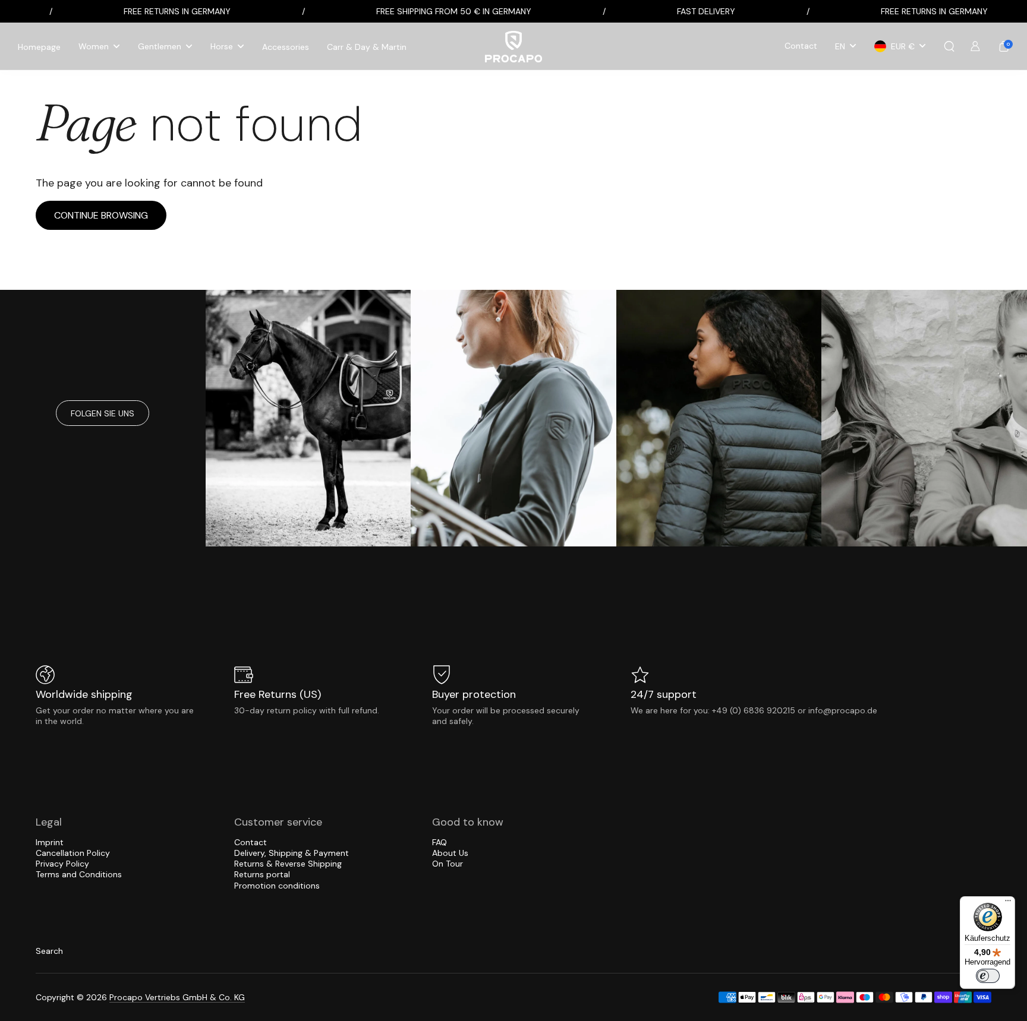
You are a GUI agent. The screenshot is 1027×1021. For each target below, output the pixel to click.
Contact (250, 842)
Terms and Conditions (79, 874)
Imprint (50, 842)
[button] (949, 46)
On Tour (447, 863)
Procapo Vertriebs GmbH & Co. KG (177, 997)
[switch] (988, 976)
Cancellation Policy (73, 853)
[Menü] (1008, 903)
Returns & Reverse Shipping (288, 863)
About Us (450, 853)
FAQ (439, 842)
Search (49, 951)
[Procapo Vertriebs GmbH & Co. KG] (513, 46)
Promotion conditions (277, 885)
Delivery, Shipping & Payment (291, 853)
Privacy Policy (62, 863)
